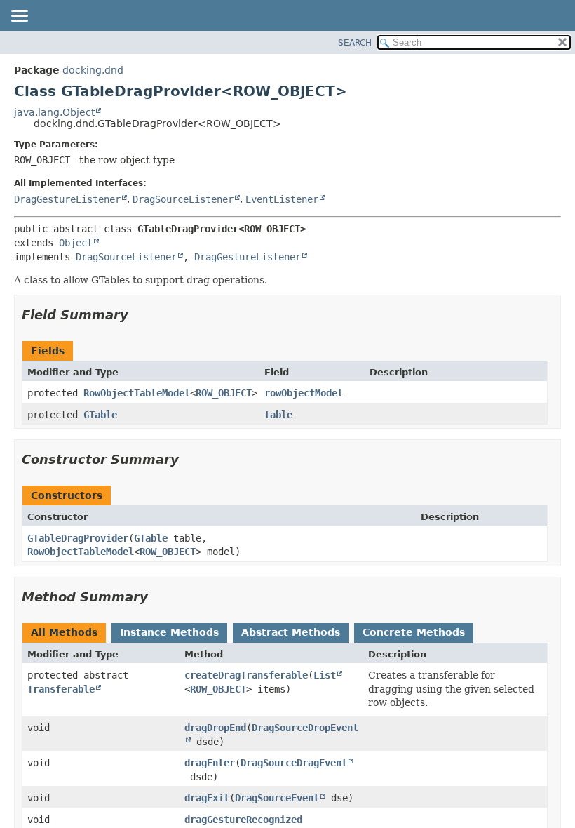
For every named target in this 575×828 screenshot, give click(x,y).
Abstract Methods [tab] (290, 632)
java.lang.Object (54, 112)
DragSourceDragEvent (294, 762)
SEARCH (355, 43)
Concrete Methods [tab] (414, 632)
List (324, 675)
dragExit (206, 797)
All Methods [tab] (64, 632)
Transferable (61, 689)
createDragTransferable (246, 675)
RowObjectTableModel (136, 393)
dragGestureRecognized (243, 819)
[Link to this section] (138, 314)
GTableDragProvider (77, 538)
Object (76, 242)
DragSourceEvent (277, 797)
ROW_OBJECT (224, 393)
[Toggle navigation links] (19, 17)
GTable (100, 414)
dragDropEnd (215, 727)
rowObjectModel (303, 393)
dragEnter (209, 762)
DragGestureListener (67, 199)
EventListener (281, 199)
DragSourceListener (183, 199)
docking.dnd (92, 70)
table (278, 414)
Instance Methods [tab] (169, 632)
